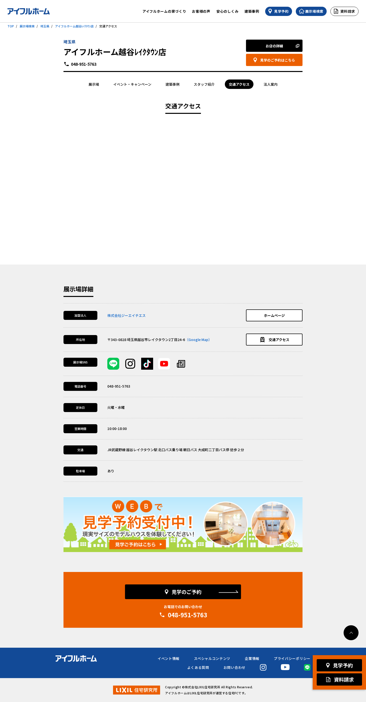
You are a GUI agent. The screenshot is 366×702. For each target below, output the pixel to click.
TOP (10, 26)
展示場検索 (27, 26)
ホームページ (274, 315)
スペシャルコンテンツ (212, 658)
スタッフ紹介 (204, 84)
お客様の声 (201, 11)
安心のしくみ (227, 11)
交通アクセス (239, 84)
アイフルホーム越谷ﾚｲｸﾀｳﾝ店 (74, 26)
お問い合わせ (234, 667)
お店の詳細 (274, 45)
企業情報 (252, 658)
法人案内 (271, 84)
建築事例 (251, 11)
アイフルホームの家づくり (164, 11)
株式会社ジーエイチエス (126, 315)
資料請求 (344, 679)
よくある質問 (198, 667)
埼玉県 (44, 26)
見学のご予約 (186, 591)
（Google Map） (198, 339)
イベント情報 (169, 658)
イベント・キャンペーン (132, 84)
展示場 (94, 84)
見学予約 (343, 665)
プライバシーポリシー (292, 658)
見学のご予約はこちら (277, 60)
